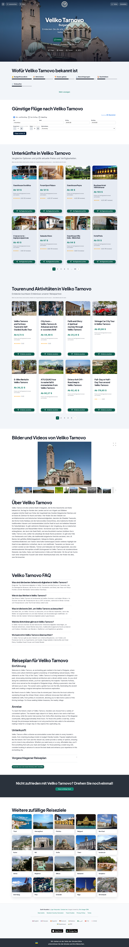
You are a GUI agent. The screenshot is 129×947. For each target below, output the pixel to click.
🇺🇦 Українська (61, 924)
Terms (89, 913)
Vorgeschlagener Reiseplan (29, 758)
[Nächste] (78, 269)
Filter (68, 39)
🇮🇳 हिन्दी (70, 924)
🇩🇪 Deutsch (62, 921)
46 (75, 269)
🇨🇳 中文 (87, 921)
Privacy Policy (81, 913)
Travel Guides (70, 913)
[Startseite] (64, 4)
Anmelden (123, 4)
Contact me (64, 909)
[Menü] (3, 4)
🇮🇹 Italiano (71, 921)
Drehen (58, 40)
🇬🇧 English (35, 921)
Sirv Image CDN (84, 909)
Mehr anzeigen (64, 92)
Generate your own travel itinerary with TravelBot (28, 766)
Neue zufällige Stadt (64, 789)
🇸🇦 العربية (79, 921)
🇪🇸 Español (53, 921)
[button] (114, 444)
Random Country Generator (55, 913)
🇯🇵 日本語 (94, 921)
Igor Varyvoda (55, 909)
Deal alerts (41, 913)
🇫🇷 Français (44, 921)
